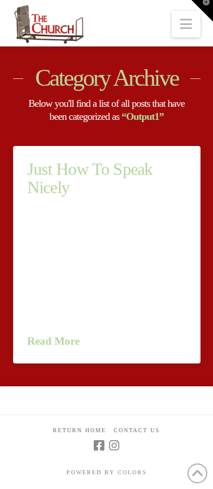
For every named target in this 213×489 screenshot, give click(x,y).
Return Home (79, 430)
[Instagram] (114, 446)
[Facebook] (99, 446)
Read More (53, 341)
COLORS (132, 472)
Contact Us (137, 430)
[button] (186, 24)
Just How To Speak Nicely (90, 178)
